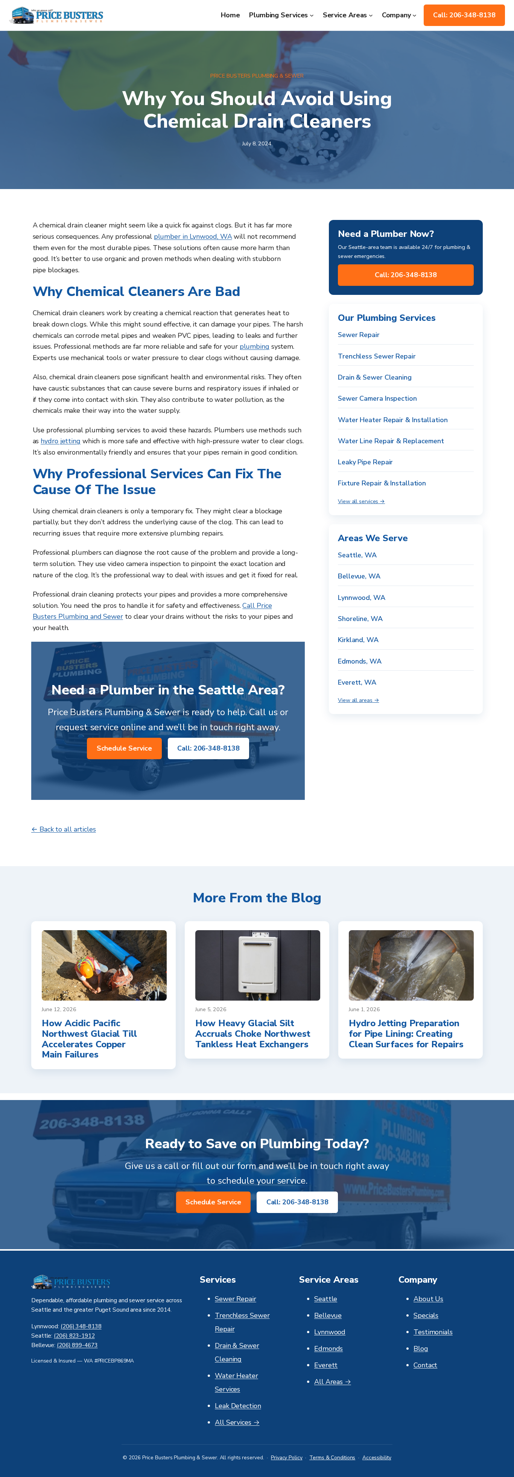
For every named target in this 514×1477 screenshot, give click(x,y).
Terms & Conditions (332, 1457)
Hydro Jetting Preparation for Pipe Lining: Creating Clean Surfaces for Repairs (406, 1034)
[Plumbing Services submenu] (312, 15)
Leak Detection (238, 1405)
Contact (425, 1365)
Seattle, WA (357, 555)
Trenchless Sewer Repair (377, 356)
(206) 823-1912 (74, 1336)
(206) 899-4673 (77, 1345)
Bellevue (328, 1315)
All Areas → (332, 1381)
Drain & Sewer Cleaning (375, 377)
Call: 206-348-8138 (464, 15)
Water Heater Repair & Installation (393, 419)
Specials (426, 1315)
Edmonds (328, 1348)
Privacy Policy (287, 1457)
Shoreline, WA (360, 618)
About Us (428, 1298)
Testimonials (433, 1332)
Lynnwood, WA (361, 597)
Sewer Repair (359, 335)
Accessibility (376, 1457)
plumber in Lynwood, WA (193, 236)
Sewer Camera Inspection (377, 398)
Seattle (325, 1298)
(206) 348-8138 (81, 1326)
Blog (421, 1348)
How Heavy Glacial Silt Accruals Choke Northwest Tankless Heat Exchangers (252, 1034)
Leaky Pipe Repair (365, 462)
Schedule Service (124, 748)
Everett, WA (357, 682)
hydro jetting (61, 441)
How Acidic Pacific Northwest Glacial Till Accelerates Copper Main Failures (89, 1039)
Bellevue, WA (359, 576)
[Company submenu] (414, 15)
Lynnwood (329, 1332)
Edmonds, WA (360, 661)
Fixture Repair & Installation (382, 483)
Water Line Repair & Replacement (391, 441)
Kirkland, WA (358, 640)
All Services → (237, 1422)
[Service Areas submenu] (371, 15)
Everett (326, 1365)
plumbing (254, 346)
